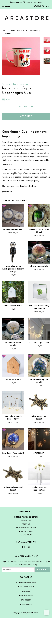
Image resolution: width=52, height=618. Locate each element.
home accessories (17, 30)
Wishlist (37, 6)
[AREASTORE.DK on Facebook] (23, 547)
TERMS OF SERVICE (26, 531)
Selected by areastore (15, 84)
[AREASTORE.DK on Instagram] (29, 547)
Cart (48, 6)
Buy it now (26, 116)
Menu (7, 6)
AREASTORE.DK (33, 612)
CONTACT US (26, 520)
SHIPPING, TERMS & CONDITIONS (26, 517)
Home (4, 30)
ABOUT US (26, 524)
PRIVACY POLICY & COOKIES (26, 528)
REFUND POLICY (26, 535)
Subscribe (42, 570)
